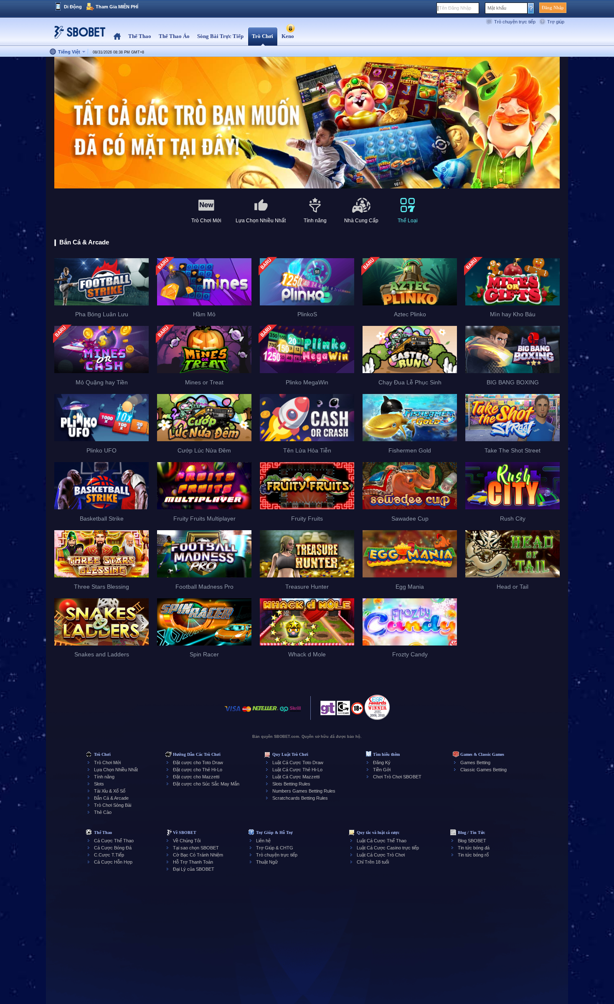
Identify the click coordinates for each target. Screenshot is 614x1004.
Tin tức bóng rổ (473, 854)
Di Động (73, 6)
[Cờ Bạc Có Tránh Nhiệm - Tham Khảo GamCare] (343, 710)
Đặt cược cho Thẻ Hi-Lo (197, 769)
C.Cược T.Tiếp (109, 854)
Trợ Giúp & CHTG (274, 847)
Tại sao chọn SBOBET (196, 847)
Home (117, 36)
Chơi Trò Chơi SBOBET (397, 776)
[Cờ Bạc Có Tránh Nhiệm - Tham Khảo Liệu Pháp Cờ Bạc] (327, 710)
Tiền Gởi (382, 769)
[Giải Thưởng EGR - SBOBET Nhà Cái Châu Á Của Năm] (377, 707)
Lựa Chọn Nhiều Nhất (116, 769)
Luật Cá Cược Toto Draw (297, 762)
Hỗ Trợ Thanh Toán (193, 861)
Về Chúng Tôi (186, 840)
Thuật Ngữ (267, 861)
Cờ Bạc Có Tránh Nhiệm (198, 854)
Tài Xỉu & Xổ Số (109, 790)
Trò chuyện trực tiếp (514, 21)
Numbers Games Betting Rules (303, 790)
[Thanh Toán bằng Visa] (232, 713)
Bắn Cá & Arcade (111, 798)
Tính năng (104, 776)
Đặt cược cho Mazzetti (196, 776)
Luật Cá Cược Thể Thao (381, 840)
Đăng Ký (382, 762)
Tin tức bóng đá (474, 847)
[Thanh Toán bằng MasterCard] (246, 713)
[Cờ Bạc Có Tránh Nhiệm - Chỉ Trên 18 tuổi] (357, 711)
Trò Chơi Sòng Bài (112, 805)
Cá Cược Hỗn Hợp (113, 861)
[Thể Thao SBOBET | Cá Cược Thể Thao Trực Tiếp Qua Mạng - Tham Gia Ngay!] (77, 35)
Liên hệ (263, 840)
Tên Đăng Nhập (455, 7)
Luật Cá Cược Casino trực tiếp (388, 847)
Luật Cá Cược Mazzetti (296, 776)
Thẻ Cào (103, 812)
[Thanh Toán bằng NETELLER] (265, 713)
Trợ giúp (555, 21)
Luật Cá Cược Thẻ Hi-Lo (297, 769)
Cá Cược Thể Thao (114, 840)
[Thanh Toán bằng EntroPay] (284, 713)
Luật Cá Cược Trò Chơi (381, 854)
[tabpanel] (307, 123)
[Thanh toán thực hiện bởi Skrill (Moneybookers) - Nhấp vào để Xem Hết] (295, 713)
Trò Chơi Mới (107, 762)
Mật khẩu (496, 7)
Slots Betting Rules (291, 783)
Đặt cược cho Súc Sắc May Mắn (206, 783)
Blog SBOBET (472, 840)
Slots (99, 783)
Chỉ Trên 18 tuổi (373, 861)
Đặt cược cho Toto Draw (198, 762)
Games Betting (475, 762)
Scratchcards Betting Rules (300, 798)
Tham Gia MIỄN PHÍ (117, 6)
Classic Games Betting (483, 769)
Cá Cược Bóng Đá (113, 847)
